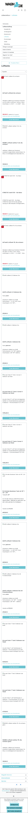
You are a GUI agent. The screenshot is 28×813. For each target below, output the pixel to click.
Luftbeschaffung (7, 26)
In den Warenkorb (14, 119)
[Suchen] (18, 10)
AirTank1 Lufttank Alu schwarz (12, 93)
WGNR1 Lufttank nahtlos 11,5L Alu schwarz (13, 143)
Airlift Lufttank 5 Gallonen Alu (11, 541)
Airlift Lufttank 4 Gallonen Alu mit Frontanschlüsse (13, 591)
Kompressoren (7, 34)
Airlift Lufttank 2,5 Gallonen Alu (12, 292)
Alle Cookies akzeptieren (14, 811)
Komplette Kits (7, 29)
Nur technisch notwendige (14, 808)
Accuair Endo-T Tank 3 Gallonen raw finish (14, 690)
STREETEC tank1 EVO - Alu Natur (12, 192)
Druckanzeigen (7, 39)
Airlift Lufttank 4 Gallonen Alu (11, 342)
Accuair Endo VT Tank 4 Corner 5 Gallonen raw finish (13, 392)
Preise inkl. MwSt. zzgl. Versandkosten (11, 116)
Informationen (5, 778)
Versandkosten (6, 790)
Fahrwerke (5, 24)
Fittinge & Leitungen (8, 46)
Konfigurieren (14, 804)
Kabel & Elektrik (7, 49)
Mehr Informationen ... (14, 802)
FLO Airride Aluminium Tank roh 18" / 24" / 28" (14, 491)
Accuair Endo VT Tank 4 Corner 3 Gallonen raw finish (13, 442)
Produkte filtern (15, 63)
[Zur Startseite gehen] (14, 5)
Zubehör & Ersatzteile (8, 52)
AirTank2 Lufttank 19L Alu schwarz (13, 242)
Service (3, 781)
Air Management (7, 31)
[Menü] (3, 10)
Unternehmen (6, 58)
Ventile (5, 41)
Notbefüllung (7, 44)
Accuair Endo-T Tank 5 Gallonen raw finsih (13, 641)
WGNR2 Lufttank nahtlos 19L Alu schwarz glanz (12, 740)
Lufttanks (6, 36)
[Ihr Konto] (21, 10)
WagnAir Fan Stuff (7, 55)
